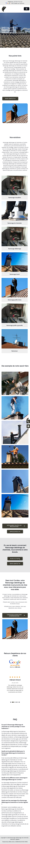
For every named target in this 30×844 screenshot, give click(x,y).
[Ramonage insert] (15, 262)
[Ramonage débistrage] (15, 236)
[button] (10, 702)
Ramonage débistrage (14, 249)
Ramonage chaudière (14, 197)
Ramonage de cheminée (15, 223)
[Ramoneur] (15, 338)
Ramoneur (15, 351)
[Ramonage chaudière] (15, 185)
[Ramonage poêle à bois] (15, 287)
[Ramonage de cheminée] (15, 211)
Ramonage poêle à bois (14, 300)
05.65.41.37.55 (18, 1)
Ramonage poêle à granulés (15, 325)
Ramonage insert (15, 274)
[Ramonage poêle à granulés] (15, 313)
